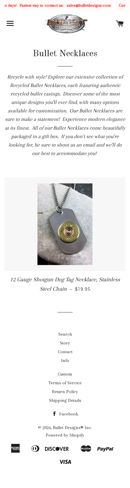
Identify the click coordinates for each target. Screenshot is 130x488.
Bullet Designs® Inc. (72, 427)
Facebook (68, 414)
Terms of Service (65, 383)
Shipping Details (65, 400)
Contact (65, 351)
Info (65, 360)
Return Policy (65, 391)
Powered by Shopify (65, 435)
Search (65, 334)
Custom (65, 374)
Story (65, 343)
